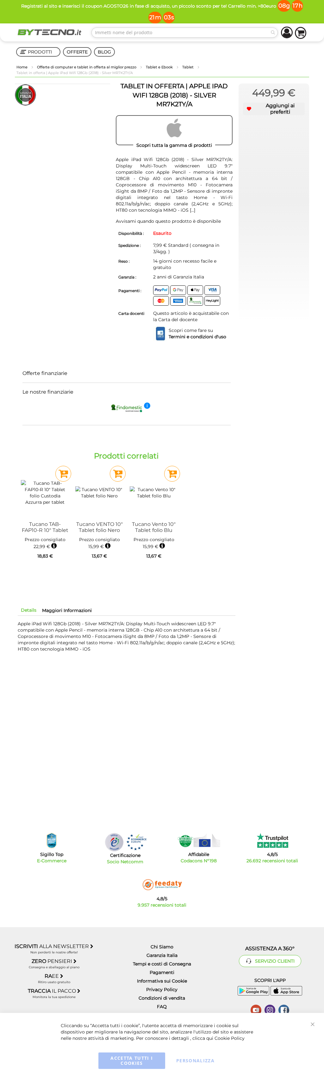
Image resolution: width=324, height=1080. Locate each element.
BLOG (104, 52)
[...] (192, 210)
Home (22, 67)
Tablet (188, 67)
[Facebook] (283, 1009)
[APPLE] (174, 130)
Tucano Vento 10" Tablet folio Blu (154, 527)
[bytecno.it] (49, 32)
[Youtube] (256, 1009)
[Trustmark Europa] (136, 842)
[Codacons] (198, 840)
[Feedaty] (162, 885)
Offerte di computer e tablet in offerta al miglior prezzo (87, 67)
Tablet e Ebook (160, 67)
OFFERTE (77, 52)
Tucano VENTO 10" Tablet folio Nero (99, 527)
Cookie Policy (230, 1038)
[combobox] (184, 33)
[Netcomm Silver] (114, 842)
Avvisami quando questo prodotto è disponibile (168, 221)
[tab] (29, 610)
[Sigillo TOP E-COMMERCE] (51, 840)
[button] (274, 109)
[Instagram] (270, 1009)
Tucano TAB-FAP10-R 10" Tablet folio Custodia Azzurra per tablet (45, 527)
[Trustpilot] (272, 840)
